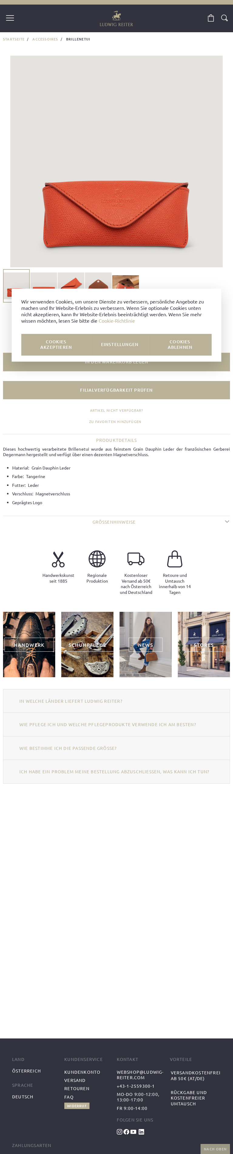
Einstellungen (120, 344)
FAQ (69, 1097)
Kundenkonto (82, 1072)
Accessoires (45, 39)
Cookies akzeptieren (56, 344)
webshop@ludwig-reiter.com (140, 1074)
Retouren (76, 1088)
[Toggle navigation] (10, 18)
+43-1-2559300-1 (136, 1086)
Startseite (14, 39)
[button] (44, 286)
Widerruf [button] (77, 1105)
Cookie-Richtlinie (117, 321)
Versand (75, 1080)
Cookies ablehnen (180, 344)
